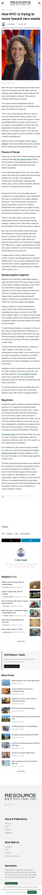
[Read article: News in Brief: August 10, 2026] (35, 632)
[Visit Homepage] (21, 3)
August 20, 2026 (18, 737)
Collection (10, 533)
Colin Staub (11, 24)
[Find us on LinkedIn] (5, 804)
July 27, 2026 (17, 683)
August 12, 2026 (21, 615)
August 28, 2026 (18, 694)
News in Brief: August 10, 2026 (12, 629)
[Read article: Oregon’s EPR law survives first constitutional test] (6, 691)
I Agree (32, 892)
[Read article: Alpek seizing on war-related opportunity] (6, 682)
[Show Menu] (3, 3)
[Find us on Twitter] (13, 804)
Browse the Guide (12, 666)
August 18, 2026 (21, 597)
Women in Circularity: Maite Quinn (23, 753)
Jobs (7, 850)
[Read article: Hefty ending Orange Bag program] (6, 710)
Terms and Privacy (12, 856)
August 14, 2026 (17, 606)
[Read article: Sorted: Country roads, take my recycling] (35, 594)
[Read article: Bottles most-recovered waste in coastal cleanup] (35, 585)
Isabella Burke (7, 632)
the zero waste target (22, 159)
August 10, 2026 (19, 632)
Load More (21, 641)
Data (16, 533)
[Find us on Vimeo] (9, 804)
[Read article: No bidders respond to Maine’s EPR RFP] (6, 737)
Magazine (8, 833)
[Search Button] (39, 3)
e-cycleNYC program (28, 374)
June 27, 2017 (22, 24)
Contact (8, 853)
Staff (7, 827)
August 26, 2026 (17, 587)
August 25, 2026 (18, 711)
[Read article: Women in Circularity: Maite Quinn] (6, 755)
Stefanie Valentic (8, 597)
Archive (8, 830)
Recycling (9, 10)
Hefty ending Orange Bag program (23, 708)
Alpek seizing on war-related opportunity (26, 680)
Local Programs (25, 533)
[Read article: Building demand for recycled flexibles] (6, 728)
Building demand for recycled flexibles (25, 726)
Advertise (8, 847)
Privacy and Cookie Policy (17, 892)
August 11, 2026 (17, 625)
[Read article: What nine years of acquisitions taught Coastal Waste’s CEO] (35, 613)
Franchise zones (8, 434)
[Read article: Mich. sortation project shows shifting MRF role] (6, 763)
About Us (8, 824)
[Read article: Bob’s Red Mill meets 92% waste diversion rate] (6, 719)
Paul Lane (6, 587)
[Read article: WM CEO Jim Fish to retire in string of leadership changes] (6, 701)
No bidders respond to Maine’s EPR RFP (25, 735)
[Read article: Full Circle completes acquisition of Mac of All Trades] (6, 745)
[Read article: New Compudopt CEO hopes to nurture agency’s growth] (35, 604)
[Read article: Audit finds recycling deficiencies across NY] (35, 623)
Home (3, 10)
